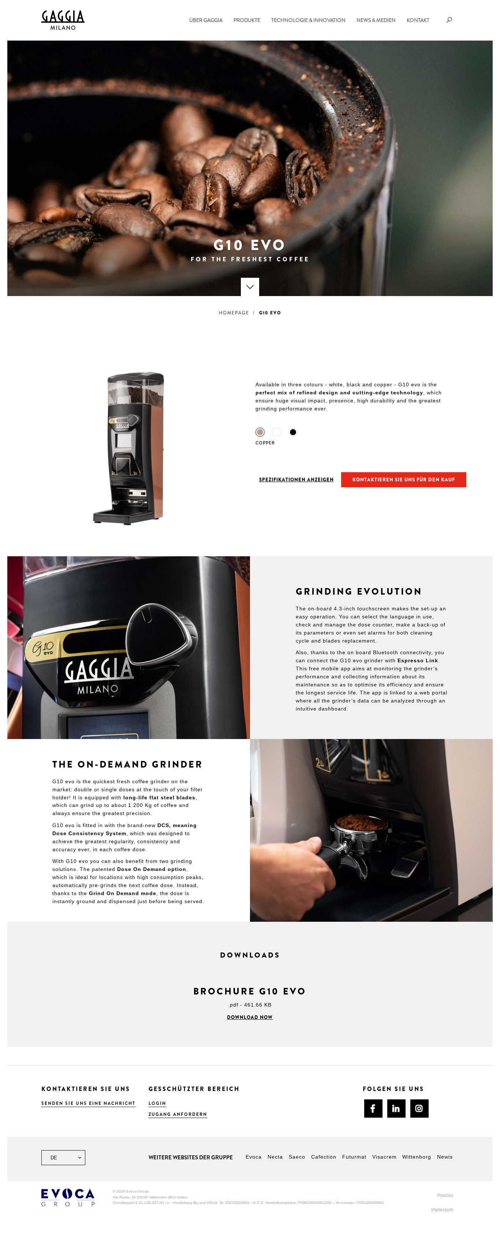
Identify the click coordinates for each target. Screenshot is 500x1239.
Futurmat (354, 1157)
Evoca (254, 1157)
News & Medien (376, 20)
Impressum (442, 1209)
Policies (445, 1195)
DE (53, 1157)
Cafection (323, 1157)
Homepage (234, 313)
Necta (275, 1157)
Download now (250, 1017)
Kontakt (418, 20)
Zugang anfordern (178, 1114)
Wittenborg (416, 1157)
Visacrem (384, 1157)
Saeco (297, 1157)
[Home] (63, 20)
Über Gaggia (206, 20)
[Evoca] (67, 1197)
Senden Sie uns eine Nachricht (88, 1103)
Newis (445, 1157)
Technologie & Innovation (308, 20)
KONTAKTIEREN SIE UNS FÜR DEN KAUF (403, 479)
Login (157, 1103)
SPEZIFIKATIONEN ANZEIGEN (296, 479)
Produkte (247, 20)
